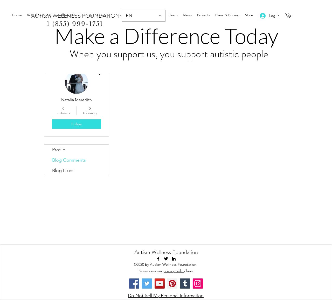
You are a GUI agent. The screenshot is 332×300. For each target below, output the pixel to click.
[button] (288, 15)
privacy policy (174, 271)
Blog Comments (69, 160)
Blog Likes (62, 170)
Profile (58, 150)
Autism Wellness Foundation (166, 252)
